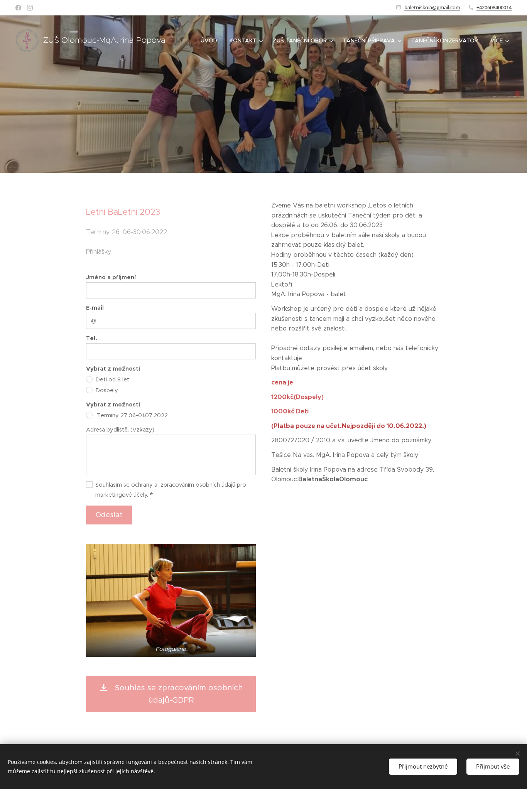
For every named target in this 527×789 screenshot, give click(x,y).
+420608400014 (494, 7)
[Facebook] (18, 7)
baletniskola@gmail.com (432, 7)
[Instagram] (30, 7)
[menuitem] (211, 40)
